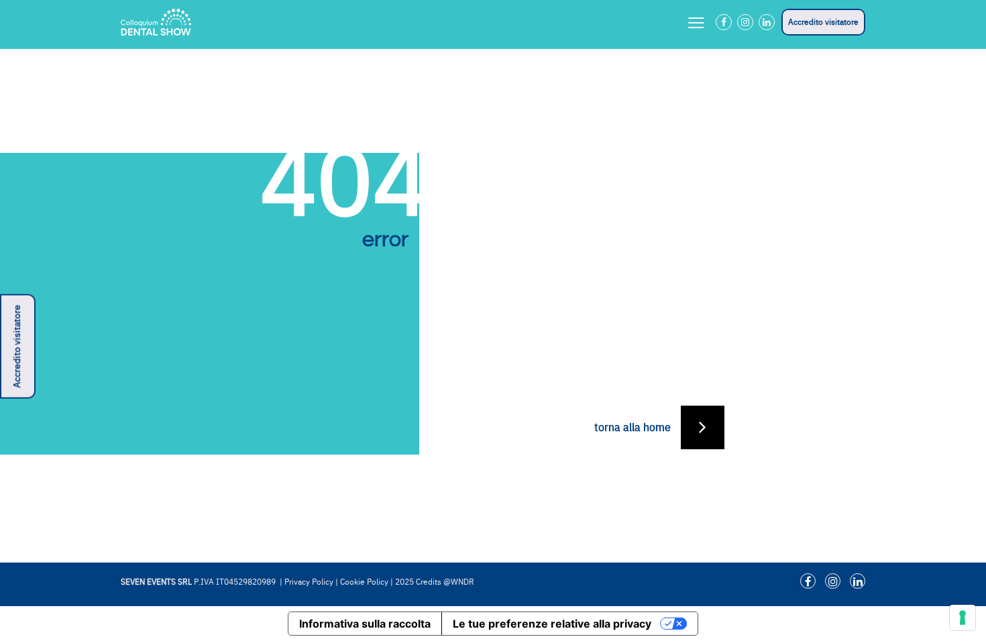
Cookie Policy (364, 582)
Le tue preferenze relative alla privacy (552, 623)
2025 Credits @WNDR (434, 582)
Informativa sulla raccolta (365, 623)
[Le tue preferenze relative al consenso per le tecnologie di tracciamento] (962, 617)
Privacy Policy (308, 582)
